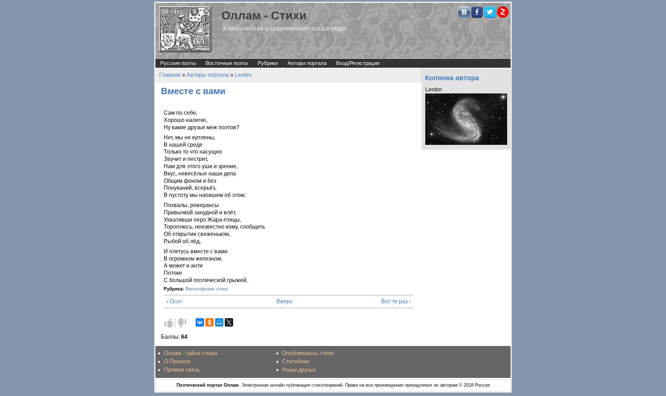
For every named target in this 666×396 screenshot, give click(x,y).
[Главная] (185, 29)
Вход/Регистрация (357, 63)
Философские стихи (206, 288)
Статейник (295, 361)
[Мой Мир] (219, 322)
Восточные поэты (227, 63)
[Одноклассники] (209, 322)
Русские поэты (178, 63)
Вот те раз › (396, 301)
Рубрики (268, 63)
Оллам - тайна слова (190, 353)
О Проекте (177, 361)
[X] (229, 322)
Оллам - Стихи (264, 15)
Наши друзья (299, 370)
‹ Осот (174, 301)
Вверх (284, 301)
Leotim (243, 75)
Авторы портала (307, 63)
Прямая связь (182, 370)
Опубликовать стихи (308, 353)
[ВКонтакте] (200, 322)
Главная (170, 75)
